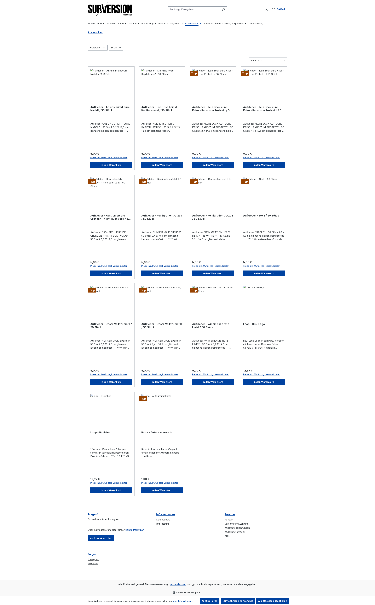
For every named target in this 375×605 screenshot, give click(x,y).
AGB (227, 536)
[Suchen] (223, 9)
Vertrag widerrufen (101, 538)
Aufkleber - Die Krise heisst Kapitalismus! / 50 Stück (159, 109)
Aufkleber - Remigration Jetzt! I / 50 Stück (212, 217)
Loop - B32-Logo (254, 324)
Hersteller (96, 47)
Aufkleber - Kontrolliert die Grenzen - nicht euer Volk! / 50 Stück (110, 217)
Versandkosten (178, 584)
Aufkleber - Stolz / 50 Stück (261, 215)
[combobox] (194, 9)
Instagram (93, 559)
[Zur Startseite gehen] (110, 9)
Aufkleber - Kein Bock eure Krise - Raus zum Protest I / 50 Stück (211, 109)
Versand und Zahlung (236, 523)
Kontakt (229, 519)
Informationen (165, 514)
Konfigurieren (210, 600)
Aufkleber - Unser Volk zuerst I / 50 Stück (111, 325)
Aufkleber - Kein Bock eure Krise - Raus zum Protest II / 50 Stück (263, 109)
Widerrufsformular (235, 531)
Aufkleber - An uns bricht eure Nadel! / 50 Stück (110, 109)
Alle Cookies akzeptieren (272, 600)
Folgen (92, 554)
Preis (114, 47)
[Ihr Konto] (266, 9)
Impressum (162, 523)
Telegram (93, 563)
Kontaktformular (134, 529)
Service (230, 514)
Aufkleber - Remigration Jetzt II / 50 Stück (161, 217)
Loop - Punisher (100, 432)
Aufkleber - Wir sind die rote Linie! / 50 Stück (210, 325)
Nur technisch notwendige (238, 600)
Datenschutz (163, 519)
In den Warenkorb (111, 165)
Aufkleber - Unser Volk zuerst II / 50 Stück (161, 325)
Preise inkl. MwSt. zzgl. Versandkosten (108, 157)
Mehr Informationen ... (183, 601)
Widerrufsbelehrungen (237, 527)
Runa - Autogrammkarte (156, 432)
